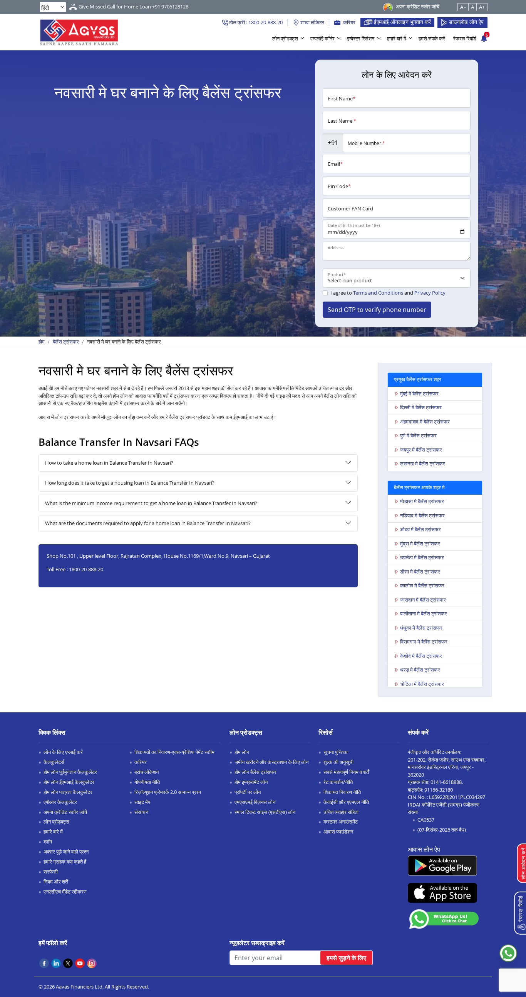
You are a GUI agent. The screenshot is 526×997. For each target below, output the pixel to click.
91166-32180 (438, 789)
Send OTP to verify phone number (377, 309)
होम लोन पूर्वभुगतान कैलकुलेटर (70, 772)
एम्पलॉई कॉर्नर (322, 38)
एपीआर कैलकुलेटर (60, 802)
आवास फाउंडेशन (338, 831)
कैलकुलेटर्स (54, 762)
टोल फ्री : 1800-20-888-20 (255, 22)
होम (42, 341)
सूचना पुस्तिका (335, 752)
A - (463, 6)
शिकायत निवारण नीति (342, 792)
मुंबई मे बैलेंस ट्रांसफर (419, 393)
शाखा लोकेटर (311, 22)
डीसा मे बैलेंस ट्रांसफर (420, 571)
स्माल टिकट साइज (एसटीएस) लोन (265, 812)
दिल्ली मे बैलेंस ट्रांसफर (421, 407)
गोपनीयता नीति (147, 782)
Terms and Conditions (378, 292)
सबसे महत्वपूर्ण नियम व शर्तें (346, 772)
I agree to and (388, 292)
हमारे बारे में (396, 38)
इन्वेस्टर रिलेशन (360, 38)
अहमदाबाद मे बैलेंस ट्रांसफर (425, 421)
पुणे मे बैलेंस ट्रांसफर (418, 435)
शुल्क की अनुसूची (338, 762)
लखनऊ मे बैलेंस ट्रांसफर (422, 463)
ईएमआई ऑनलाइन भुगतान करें (401, 21)
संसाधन (141, 812)
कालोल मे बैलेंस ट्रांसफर (422, 585)
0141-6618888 (446, 782)
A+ (482, 6)
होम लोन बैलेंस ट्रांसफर (255, 772)
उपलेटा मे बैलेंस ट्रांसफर (422, 557)
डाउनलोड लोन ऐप (465, 21)
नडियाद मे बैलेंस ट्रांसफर (422, 515)
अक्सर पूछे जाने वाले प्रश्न (66, 851)
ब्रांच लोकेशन (146, 772)
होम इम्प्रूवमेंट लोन (251, 782)
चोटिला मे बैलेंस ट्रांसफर (422, 683)
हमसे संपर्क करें (432, 38)
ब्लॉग (48, 841)
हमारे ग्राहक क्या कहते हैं (65, 861)
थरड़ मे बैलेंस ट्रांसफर (420, 669)
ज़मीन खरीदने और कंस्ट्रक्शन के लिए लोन (271, 762)
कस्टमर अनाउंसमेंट (340, 821)
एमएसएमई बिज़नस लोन (255, 802)
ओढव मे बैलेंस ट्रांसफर (420, 529)
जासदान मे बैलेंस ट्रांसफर (423, 599)
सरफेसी (51, 871)
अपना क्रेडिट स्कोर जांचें (65, 812)
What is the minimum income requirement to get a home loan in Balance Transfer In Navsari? (151, 503)
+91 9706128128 (170, 6)
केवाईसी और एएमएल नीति (346, 802)
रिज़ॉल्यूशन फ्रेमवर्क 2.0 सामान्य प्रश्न (167, 792)
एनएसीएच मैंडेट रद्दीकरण (65, 891)
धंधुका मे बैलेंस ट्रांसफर (421, 627)
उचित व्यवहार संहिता (340, 812)
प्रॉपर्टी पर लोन (248, 792)
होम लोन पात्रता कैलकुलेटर (68, 792)
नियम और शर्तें (56, 881)
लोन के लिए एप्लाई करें (63, 752)
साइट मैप (142, 802)
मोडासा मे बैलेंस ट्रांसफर (422, 501)
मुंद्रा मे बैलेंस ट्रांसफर (420, 543)
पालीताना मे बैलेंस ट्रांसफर (423, 613)
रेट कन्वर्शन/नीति (338, 782)
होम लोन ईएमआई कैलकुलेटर (69, 782)
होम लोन (242, 752)
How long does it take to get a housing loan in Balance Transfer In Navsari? (129, 482)
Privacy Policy (430, 292)
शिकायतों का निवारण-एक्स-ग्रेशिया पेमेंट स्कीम (174, 752)
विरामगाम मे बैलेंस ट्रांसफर (423, 641)
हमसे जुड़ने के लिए (346, 958)
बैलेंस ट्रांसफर (66, 341)
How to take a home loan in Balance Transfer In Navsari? (109, 462)
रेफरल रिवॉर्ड (464, 38)
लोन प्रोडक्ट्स (285, 38)
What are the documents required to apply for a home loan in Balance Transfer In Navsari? (148, 523)
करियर (348, 22)
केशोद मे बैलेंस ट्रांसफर (421, 655)
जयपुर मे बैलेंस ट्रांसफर (421, 449)
